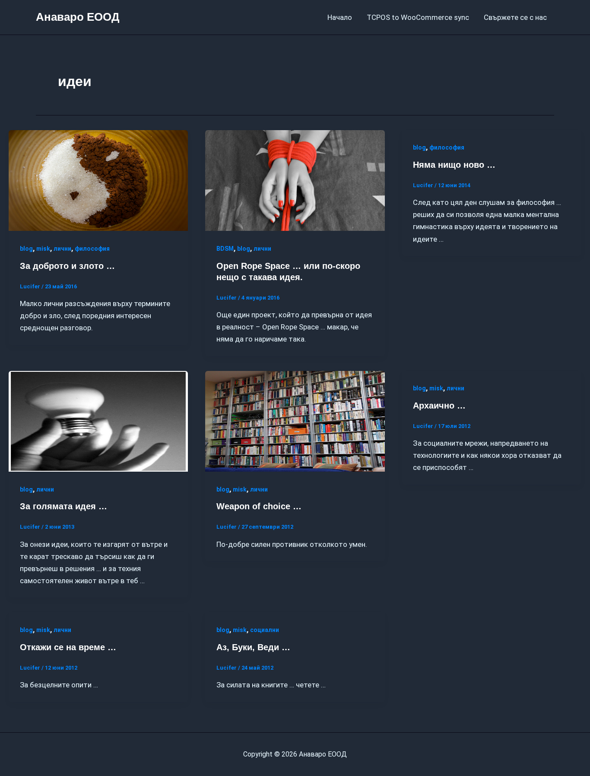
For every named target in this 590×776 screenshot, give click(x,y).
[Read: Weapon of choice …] (294, 420)
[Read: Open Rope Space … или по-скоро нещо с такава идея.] (294, 180)
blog (26, 248)
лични (62, 248)
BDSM (225, 248)
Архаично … (439, 405)
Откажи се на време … (68, 647)
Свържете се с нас (515, 17)
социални (264, 629)
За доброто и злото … (67, 266)
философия (92, 248)
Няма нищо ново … (454, 164)
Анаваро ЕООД (78, 16)
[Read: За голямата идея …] (98, 420)
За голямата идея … (63, 506)
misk (43, 248)
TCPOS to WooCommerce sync (418, 17)
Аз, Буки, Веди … (253, 647)
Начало (339, 17)
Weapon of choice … (258, 506)
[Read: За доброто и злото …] (98, 180)
